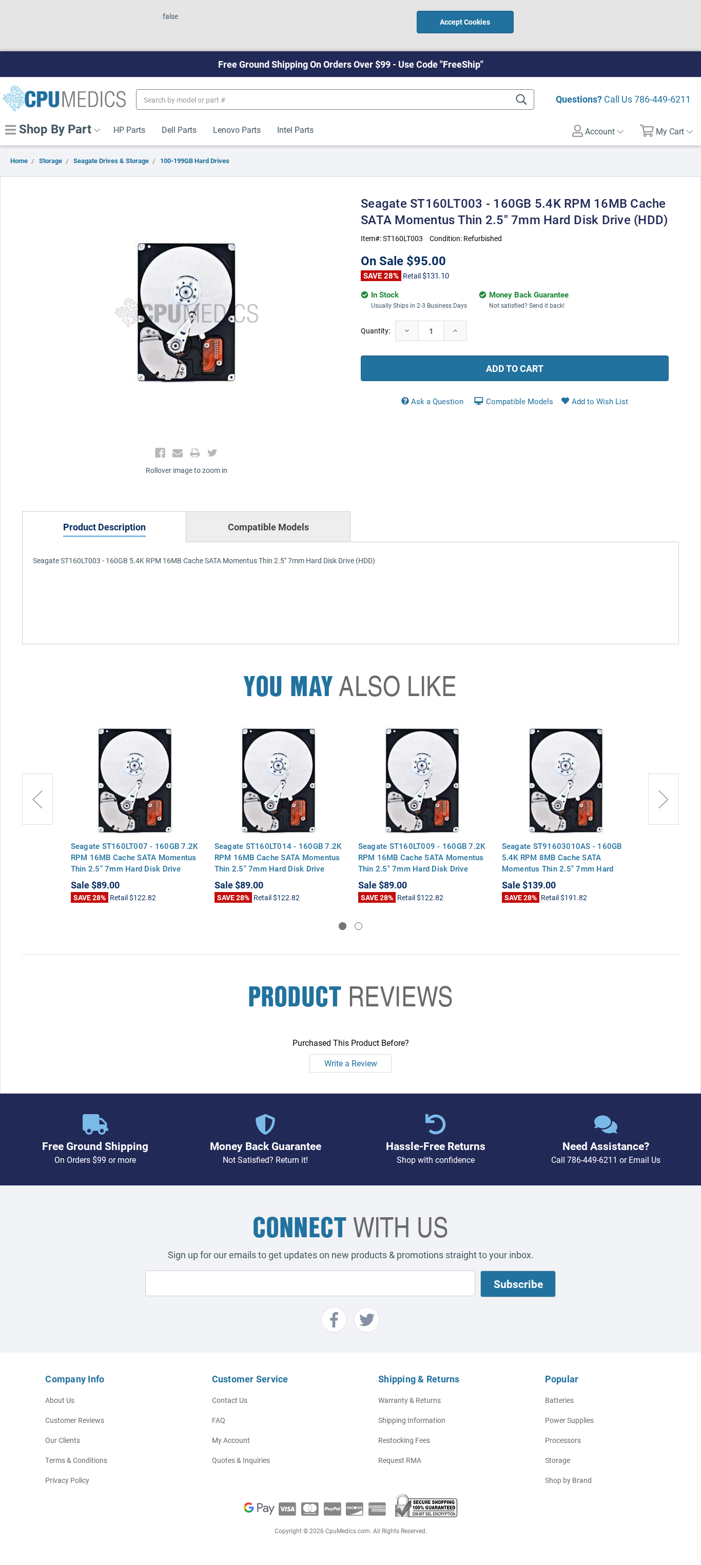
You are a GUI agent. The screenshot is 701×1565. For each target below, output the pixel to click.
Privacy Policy (67, 1480)
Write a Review (350, 1063)
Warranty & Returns (409, 1400)
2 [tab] (358, 926)
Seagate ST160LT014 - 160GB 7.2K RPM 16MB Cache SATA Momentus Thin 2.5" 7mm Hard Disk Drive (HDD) (278, 863)
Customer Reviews (74, 1420)
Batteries (559, 1400)
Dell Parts (179, 129)
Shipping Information (411, 1420)
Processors (563, 1440)
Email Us (644, 1159)
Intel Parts (295, 129)
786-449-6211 (662, 99)
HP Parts (129, 129)
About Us (59, 1400)
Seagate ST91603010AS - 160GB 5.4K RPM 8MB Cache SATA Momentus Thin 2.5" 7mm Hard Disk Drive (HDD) (562, 863)
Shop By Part (53, 129)
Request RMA (399, 1460)
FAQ (218, 1420)
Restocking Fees (404, 1440)
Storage (557, 1460)
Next (663, 799)
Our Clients (62, 1440)
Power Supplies (569, 1420)
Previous (37, 799)
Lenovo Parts (237, 129)
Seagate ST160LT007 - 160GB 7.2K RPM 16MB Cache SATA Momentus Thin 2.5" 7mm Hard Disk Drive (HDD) (134, 863)
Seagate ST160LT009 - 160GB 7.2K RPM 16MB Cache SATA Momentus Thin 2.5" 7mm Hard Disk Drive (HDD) (421, 863)
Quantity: (375, 330)
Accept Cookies (465, 22)
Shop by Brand (568, 1480)
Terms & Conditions (76, 1460)
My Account (231, 1440)
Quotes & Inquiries (241, 1460)
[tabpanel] (135, 814)
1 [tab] (342, 926)
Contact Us (229, 1400)
